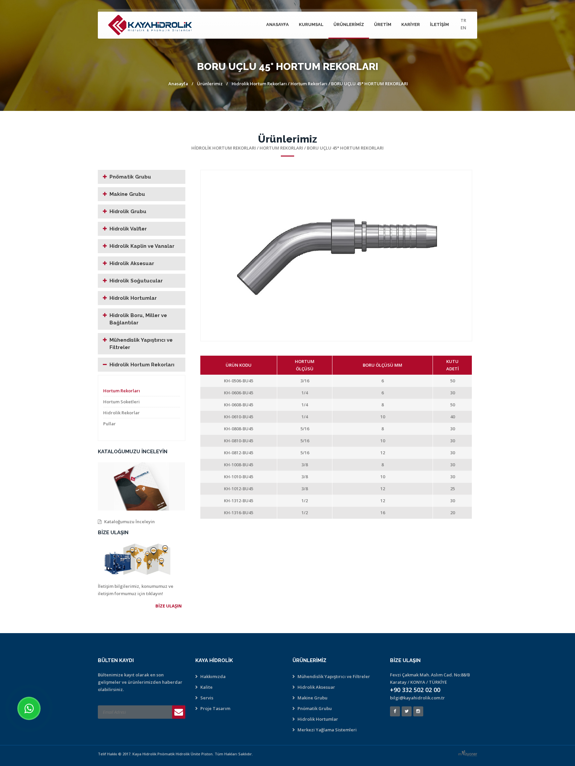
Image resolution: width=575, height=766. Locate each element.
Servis (206, 698)
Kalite (206, 687)
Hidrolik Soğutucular (136, 281)
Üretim (382, 24)
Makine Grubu (127, 194)
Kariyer (410, 24)
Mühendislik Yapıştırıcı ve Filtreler (141, 343)
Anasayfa (277, 24)
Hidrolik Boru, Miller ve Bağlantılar (138, 319)
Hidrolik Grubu (127, 211)
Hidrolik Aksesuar (131, 263)
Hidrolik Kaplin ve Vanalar (141, 246)
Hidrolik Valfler (128, 229)
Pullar (109, 424)
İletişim (439, 24)
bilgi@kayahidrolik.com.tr (417, 698)
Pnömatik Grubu (130, 177)
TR (463, 20)
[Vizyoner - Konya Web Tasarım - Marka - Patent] (469, 753)
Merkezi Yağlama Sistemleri (327, 730)
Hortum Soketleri (121, 402)
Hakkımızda (213, 676)
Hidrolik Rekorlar (121, 413)
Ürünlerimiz (348, 24)
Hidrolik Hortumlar (133, 298)
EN (463, 28)
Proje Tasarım (215, 708)
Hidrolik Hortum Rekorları (259, 84)
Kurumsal (311, 24)
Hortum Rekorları (309, 84)
